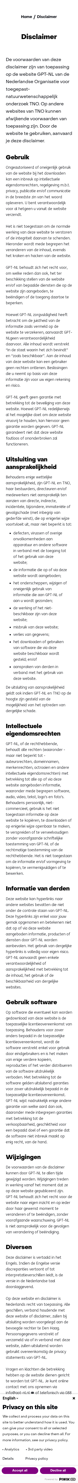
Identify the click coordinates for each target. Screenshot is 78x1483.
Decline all (58, 1470)
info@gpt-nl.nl (18, 1392)
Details (8, 1459)
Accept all (19, 1470)
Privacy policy (36, 1459)
